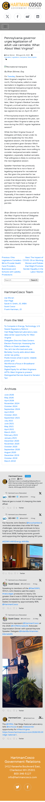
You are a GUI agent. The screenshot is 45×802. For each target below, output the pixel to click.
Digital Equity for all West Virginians (20, 369)
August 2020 (10, 452)
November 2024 (11, 403)
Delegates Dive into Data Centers (19, 340)
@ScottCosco (25, 584)
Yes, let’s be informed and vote (18, 349)
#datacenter (28, 727)
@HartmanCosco (10, 604)
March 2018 (10, 461)
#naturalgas (7, 594)
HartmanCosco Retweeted (17, 493)
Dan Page (8, 301)
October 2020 (10, 446)
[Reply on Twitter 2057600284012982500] (4, 711)
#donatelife (7, 634)
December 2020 (11, 441)
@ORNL (10, 724)
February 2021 (11, 435)
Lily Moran (9, 298)
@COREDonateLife (19, 626)
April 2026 (9, 400)
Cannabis (7, 57)
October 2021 (10, 415)
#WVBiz (25, 541)
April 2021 (9, 429)
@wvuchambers (34, 523)
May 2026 (9, 398)
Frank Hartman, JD (13, 309)
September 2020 (12, 449)
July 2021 (8, 421)
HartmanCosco (14, 719)
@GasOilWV (24, 497)
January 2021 (10, 438)
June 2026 (9, 395)
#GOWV (6, 541)
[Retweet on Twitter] (6, 493)
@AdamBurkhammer (28, 631)
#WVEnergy (15, 541)
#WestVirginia (23, 729)
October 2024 (10, 406)
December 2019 (11, 455)
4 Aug (33, 497)
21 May (36, 619)
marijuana (23, 57)
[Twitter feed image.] (22, 557)
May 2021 (9, 426)
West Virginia (31, 57)
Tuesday (11, 76)
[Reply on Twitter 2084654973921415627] (4, 508)
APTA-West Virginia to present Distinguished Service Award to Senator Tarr (22, 375)
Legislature (15, 57)
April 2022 (9, 412)
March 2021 (10, 432)
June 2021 (9, 423)
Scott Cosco (9, 306)
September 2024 (12, 409)
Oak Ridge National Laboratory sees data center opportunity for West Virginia (20, 335)
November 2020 (11, 444)
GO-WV (11, 497)
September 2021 (12, 418)
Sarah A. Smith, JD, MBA (15, 303)
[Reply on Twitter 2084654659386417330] (4, 608)
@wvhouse (11, 727)
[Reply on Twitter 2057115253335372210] (4, 739)
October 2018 (10, 458)
